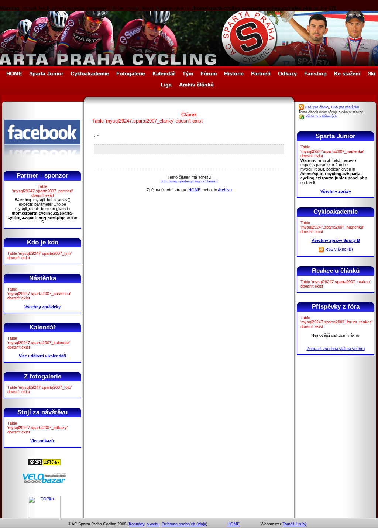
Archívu (225, 190)
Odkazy (287, 73)
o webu (153, 524)
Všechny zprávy (335, 191)
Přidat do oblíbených (321, 116)
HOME (14, 73)
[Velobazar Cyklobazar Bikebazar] (44, 482)
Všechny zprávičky (42, 307)
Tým (187, 73)
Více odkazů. (42, 441)
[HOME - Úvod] (189, 65)
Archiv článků (196, 85)
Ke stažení (347, 73)
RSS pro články (317, 107)
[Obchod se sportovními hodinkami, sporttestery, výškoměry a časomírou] (44, 466)
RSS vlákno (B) (339, 249)
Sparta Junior (46, 73)
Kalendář (163, 73)
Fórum (208, 73)
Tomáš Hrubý (294, 524)
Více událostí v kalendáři (42, 356)
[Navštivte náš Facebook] (42, 162)
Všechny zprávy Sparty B (336, 240)
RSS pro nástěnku (345, 107)
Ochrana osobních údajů (184, 524)
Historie (234, 73)
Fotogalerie (130, 73)
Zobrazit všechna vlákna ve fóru (336, 348)
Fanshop (315, 73)
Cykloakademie (90, 73)
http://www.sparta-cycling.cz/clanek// (189, 181)
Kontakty (136, 524)
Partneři (261, 73)
